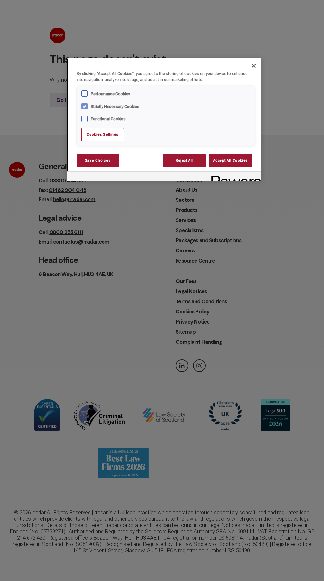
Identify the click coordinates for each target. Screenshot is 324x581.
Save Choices (98, 160)
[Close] (254, 66)
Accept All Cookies (230, 160)
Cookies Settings (103, 134)
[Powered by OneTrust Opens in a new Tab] (234, 177)
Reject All (184, 160)
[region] (164, 120)
